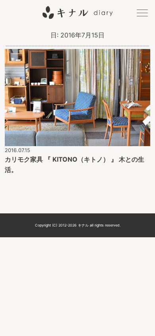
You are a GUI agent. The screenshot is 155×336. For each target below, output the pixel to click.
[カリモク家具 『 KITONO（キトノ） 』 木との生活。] (78, 141)
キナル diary (77, 12)
